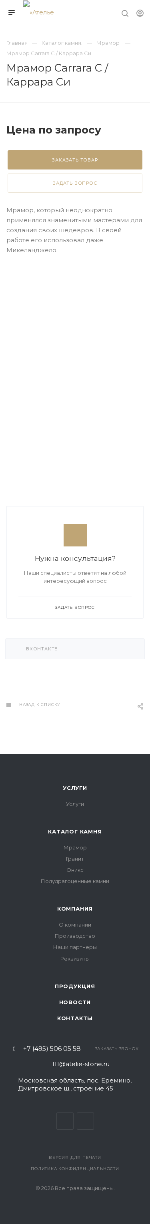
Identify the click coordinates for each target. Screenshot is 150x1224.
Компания (75, 908)
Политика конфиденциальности (75, 1168)
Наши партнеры (75, 947)
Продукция (75, 986)
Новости (75, 1002)
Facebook (65, 1121)
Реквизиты (75, 958)
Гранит (75, 858)
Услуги (75, 788)
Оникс (75, 870)
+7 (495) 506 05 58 (52, 1049)
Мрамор (75, 847)
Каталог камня (75, 831)
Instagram (85, 1121)
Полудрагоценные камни (75, 881)
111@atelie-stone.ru (81, 1064)
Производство (75, 936)
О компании (75, 924)
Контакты (75, 1018)
